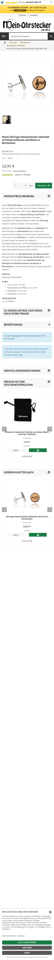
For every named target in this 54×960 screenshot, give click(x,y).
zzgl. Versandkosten (19, 171)
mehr (21, 355)
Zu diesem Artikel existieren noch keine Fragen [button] (23, 312)
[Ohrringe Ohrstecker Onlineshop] (27, 25)
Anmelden (33, 15)
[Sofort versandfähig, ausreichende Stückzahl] (7, 175)
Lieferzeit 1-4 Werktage (22, 175)
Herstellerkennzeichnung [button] (22, 370)
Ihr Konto (22, 15)
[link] (21, 153)
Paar (31, 185)
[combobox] (20, 185)
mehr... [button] (16, 450)
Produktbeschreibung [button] (19, 196)
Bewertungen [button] (13, 324)
